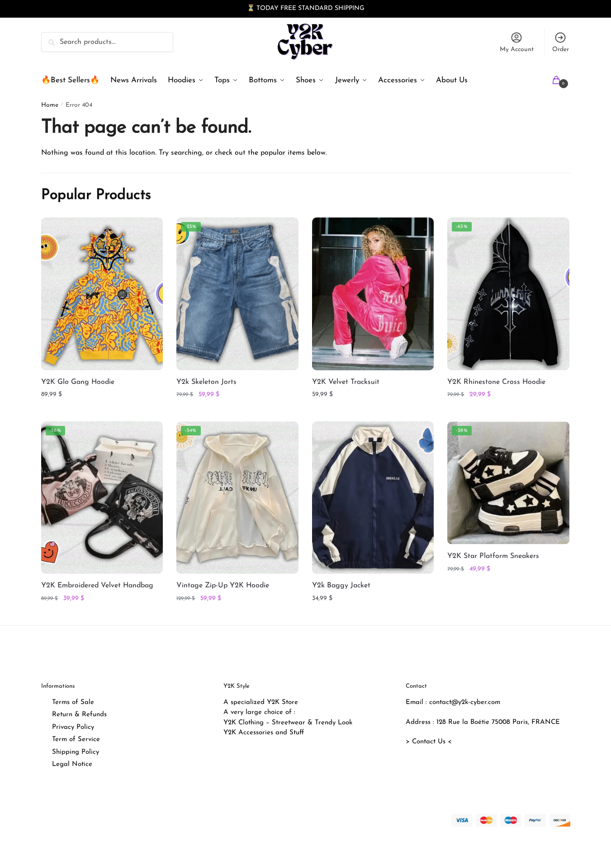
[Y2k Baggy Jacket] (373, 497)
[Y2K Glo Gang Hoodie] (102, 293)
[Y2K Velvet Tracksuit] (373, 293)
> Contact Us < (429, 741)
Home (49, 105)
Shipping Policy (75, 752)
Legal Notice (72, 764)
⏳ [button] (251, 8)
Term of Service (76, 739)
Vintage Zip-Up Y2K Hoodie (222, 585)
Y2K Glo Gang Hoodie (77, 382)
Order (560, 49)
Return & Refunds (79, 714)
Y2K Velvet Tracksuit (345, 382)
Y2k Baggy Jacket (341, 585)
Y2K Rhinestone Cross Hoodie (496, 382)
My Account (517, 49)
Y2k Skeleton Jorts (206, 382)
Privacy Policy (73, 727)
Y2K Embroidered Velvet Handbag (97, 585)
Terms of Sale (73, 702)
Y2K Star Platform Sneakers (493, 556)
